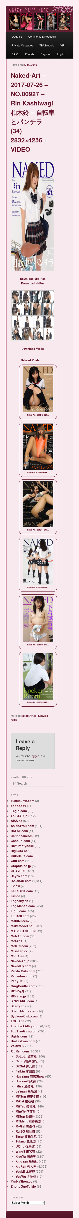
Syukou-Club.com (24, 1016)
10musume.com (22, 800)
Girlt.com (17, 861)
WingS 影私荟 (25, 1151)
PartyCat (17, 981)
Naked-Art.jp (28, 716)
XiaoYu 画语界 (26, 1156)
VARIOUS (17, 1046)
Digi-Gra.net (20, 851)
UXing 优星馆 (25, 1146)
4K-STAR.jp (19, 816)
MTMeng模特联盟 (28, 1121)
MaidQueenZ (20, 921)
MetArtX (17, 941)
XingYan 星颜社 (27, 1161)
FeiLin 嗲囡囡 (25, 1071)
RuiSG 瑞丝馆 (25, 1131)
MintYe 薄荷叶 (26, 1111)
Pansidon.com (21, 976)
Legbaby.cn (19, 901)
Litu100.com (20, 916)
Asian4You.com (22, 826)
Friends (29, 54)
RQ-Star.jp (18, 996)
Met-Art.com (20, 936)
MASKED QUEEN (23, 931)
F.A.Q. (15, 54)
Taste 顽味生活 (26, 1136)
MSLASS (17, 956)
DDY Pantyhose (22, 846)
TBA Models (47, 45)
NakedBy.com (21, 966)
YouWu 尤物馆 (26, 1176)
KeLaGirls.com (22, 891)
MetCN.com (19, 946)
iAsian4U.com (21, 881)
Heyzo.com (19, 876)
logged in (36, 756)
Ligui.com (18, 911)
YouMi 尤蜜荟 (25, 1171)
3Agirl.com (19, 811)
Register (46, 54)
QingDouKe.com (23, 986)
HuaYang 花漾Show (30, 1076)
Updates (17, 36)
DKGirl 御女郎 (25, 1066)
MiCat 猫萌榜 (25, 1101)
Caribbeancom (21, 836)
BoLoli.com (19, 831)
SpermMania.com (23, 1011)
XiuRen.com (20, 1051)
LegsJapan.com (23, 906)
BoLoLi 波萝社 (26, 1056)
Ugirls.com (19, 1036)
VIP (62, 45)
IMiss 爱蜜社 (25, 1086)
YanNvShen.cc (21, 1181)
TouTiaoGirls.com (24, 1031)
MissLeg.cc (19, 951)
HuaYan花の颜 (26, 1081)
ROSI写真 (17, 991)
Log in (61, 54)
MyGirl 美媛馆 (25, 1126)
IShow (15, 886)
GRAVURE (18, 871)
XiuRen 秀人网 (26, 1166)
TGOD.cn (17, 1021)
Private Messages (22, 45)
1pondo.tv (18, 805)
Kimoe (15, 896)
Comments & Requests (42, 36)
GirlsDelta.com (22, 856)
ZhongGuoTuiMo (23, 1186)
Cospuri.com (20, 840)
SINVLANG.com (22, 1001)
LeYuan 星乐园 (26, 1091)
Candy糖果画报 (27, 1061)
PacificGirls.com (23, 971)
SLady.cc (17, 1006)
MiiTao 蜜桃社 (26, 1106)
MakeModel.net (22, 926)
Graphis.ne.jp (21, 866)
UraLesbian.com (23, 1041)
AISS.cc (16, 820)
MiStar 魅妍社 (25, 1116)
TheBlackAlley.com (25, 1026)
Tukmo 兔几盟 (26, 1141)
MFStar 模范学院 (27, 1096)
